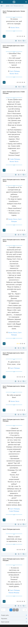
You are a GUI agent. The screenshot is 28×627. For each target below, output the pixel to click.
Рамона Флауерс (14, 592)
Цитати (7, 5)
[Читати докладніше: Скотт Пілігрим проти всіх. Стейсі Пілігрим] (4, 170)
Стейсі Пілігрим (15, 159)
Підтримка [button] (4, 618)
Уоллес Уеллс (14, 27)
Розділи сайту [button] (5, 615)
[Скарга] (16, 40)
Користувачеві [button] (5, 622)
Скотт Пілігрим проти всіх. (11, 529)
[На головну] (2, 6)
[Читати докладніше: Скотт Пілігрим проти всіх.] (4, 549)
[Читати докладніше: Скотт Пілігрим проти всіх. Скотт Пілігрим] (4, 82)
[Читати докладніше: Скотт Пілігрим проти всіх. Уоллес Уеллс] (4, 36)
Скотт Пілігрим (15, 71)
